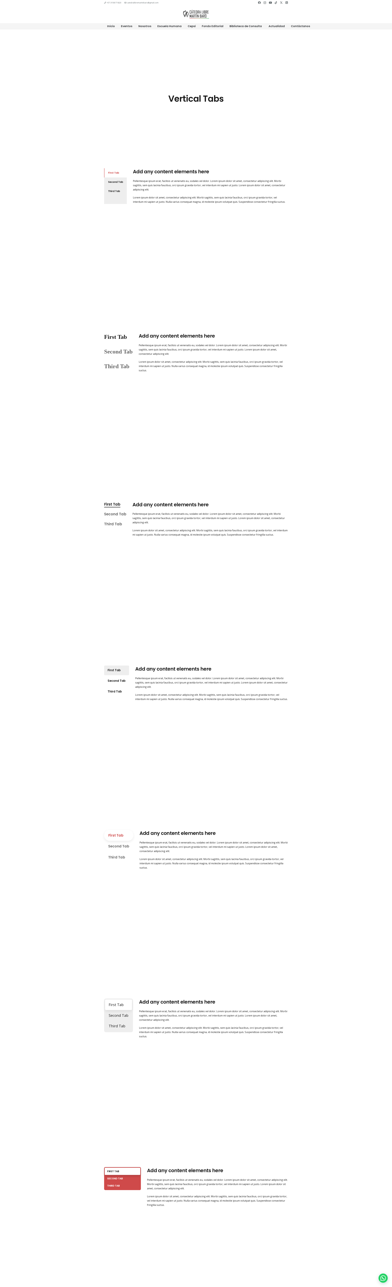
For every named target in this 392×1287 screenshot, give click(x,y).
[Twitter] (281, 2)
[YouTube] (270, 2)
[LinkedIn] (286, 2)
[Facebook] (259, 2)
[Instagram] (265, 2)
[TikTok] (276, 2)
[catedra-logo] (196, 14)
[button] (383, 1278)
